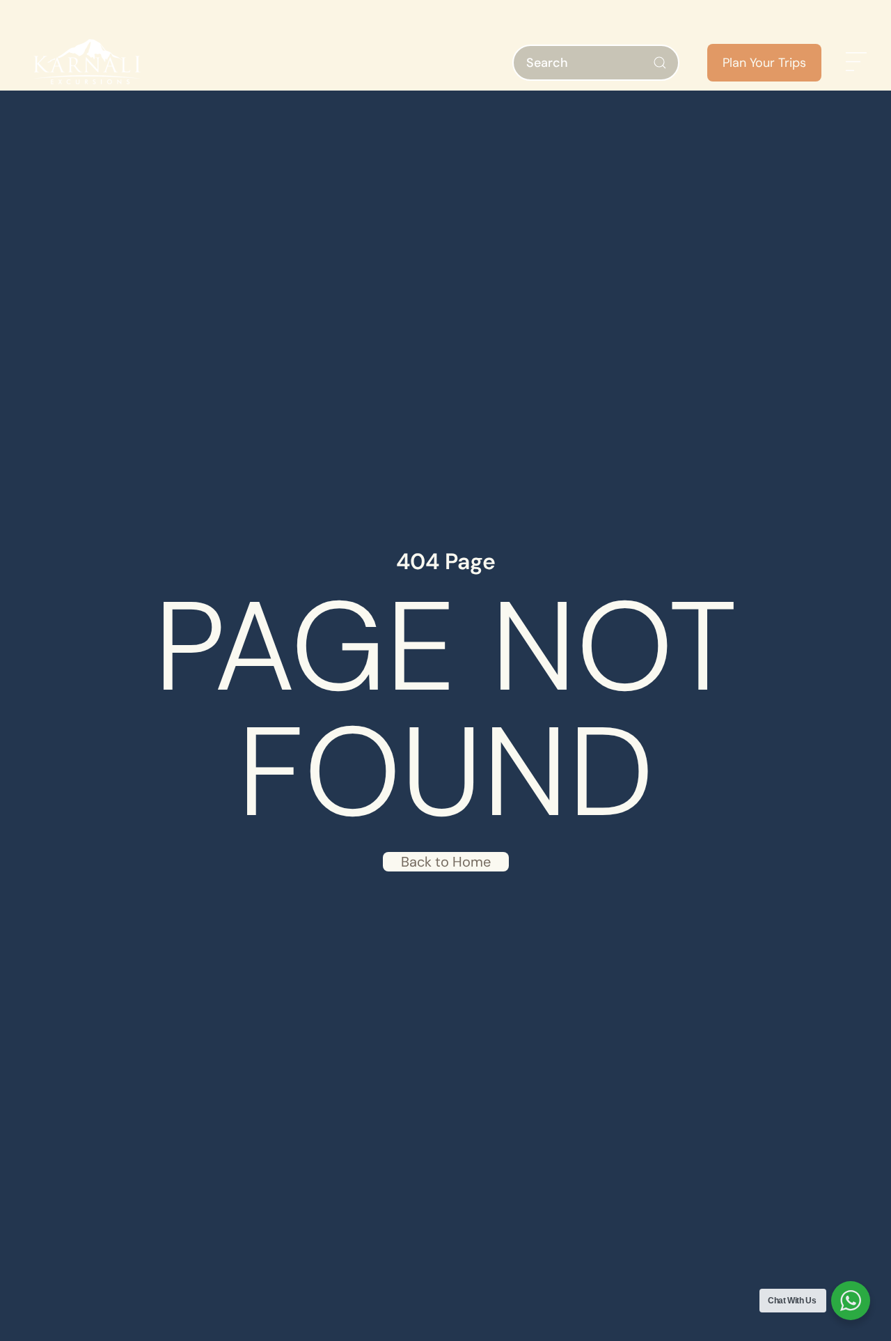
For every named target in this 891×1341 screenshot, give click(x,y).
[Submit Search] (659, 63)
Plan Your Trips (764, 62)
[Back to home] (87, 63)
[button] (856, 63)
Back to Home (446, 862)
